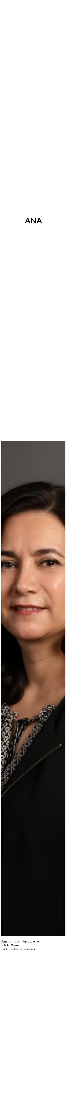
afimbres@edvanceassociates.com (18, 948)
